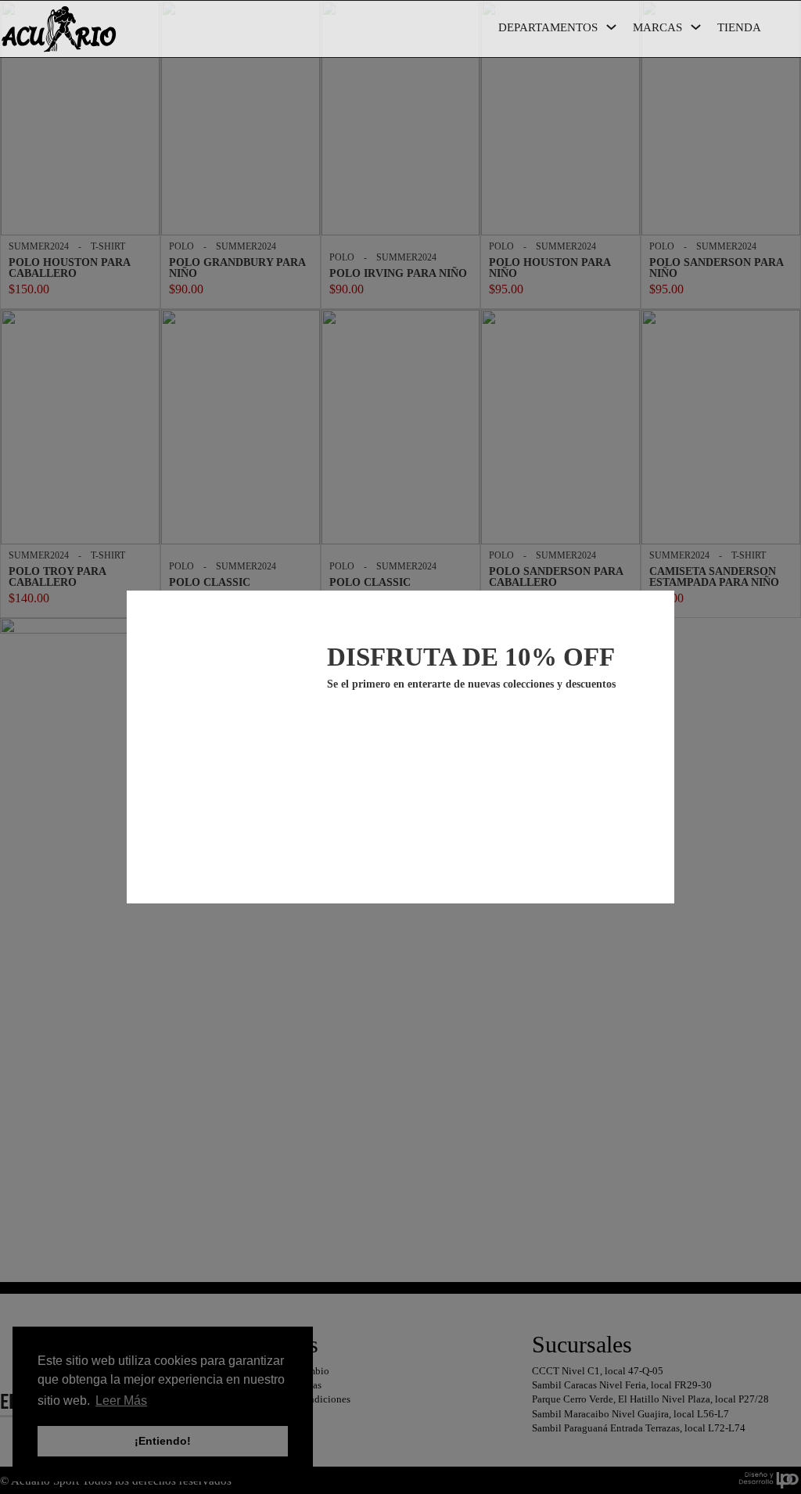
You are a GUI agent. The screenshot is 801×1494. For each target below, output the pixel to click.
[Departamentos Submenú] (611, 27)
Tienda (739, 27)
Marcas (657, 27)
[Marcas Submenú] (696, 27)
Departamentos (548, 27)
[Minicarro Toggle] (793, 30)
